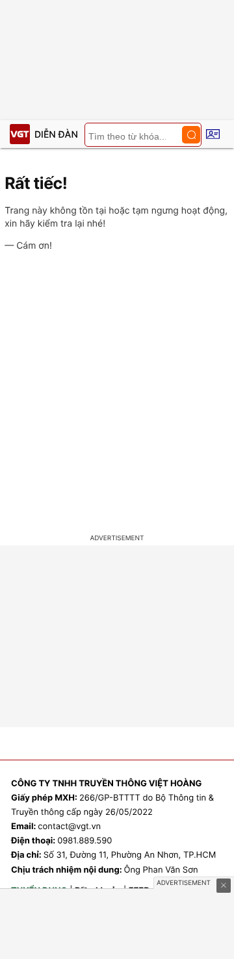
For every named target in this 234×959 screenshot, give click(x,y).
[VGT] (20, 134)
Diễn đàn (56, 134)
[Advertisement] (117, 395)
